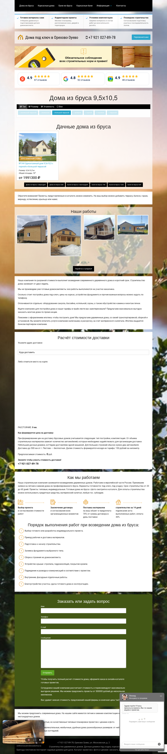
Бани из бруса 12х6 (116, 185)
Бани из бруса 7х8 (98, 185)
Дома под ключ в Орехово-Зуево (51, 37)
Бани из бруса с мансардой (77, 185)
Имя (42, 606)
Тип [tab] (24, 106)
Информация (103, 5)
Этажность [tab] (48, 106)
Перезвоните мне (141, 37)
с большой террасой (61, 113)
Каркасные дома (46, 5)
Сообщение (46, 638)
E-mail (43, 627)
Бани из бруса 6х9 (134, 185)
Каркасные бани (84, 5)
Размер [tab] (34, 106)
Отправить (47, 673)
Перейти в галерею (83, 269)
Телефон (44, 617)
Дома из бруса (26, 5)
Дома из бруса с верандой (36, 185)
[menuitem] (26, 5)
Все (60, 106)
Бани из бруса (65, 5)
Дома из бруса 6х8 (56, 185)
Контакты (121, 5)
